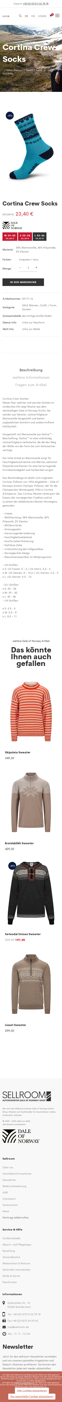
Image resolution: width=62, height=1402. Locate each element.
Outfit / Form (34, 70)
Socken (26, 309)
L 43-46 (40, 237)
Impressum (9, 1198)
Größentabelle (11, 1238)
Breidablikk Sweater (19, 843)
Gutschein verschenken (16, 1269)
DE (26, 16)
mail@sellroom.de (18, 1327)
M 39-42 (10, 237)
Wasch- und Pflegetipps (16, 1244)
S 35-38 (25, 237)
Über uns (7, 1167)
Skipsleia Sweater (17, 752)
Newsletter (9, 1180)
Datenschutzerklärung (24, 1375)
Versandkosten (11, 1257)
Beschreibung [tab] (31, 370)
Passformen (9, 1282)
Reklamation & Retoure (16, 1263)
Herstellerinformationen (17, 1173)
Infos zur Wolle (31, 329)
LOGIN (42, 16)
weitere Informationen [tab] (31, 377)
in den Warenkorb (23, 282)
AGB (5, 1192)
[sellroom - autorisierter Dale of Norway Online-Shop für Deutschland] (31, 1096)
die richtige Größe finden (37, 316)
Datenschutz (10, 1205)
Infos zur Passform (33, 322)
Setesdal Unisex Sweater (23, 934)
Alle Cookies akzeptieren (32, 1390)
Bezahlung (8, 1251)
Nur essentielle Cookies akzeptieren (31, 1396)
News (5, 1211)
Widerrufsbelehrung (14, 1186)
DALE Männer (14, 70)
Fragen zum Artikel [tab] (31, 385)
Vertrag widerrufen (15, 1217)
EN (33, 16)
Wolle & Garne (11, 1276)
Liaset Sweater (15, 1025)
